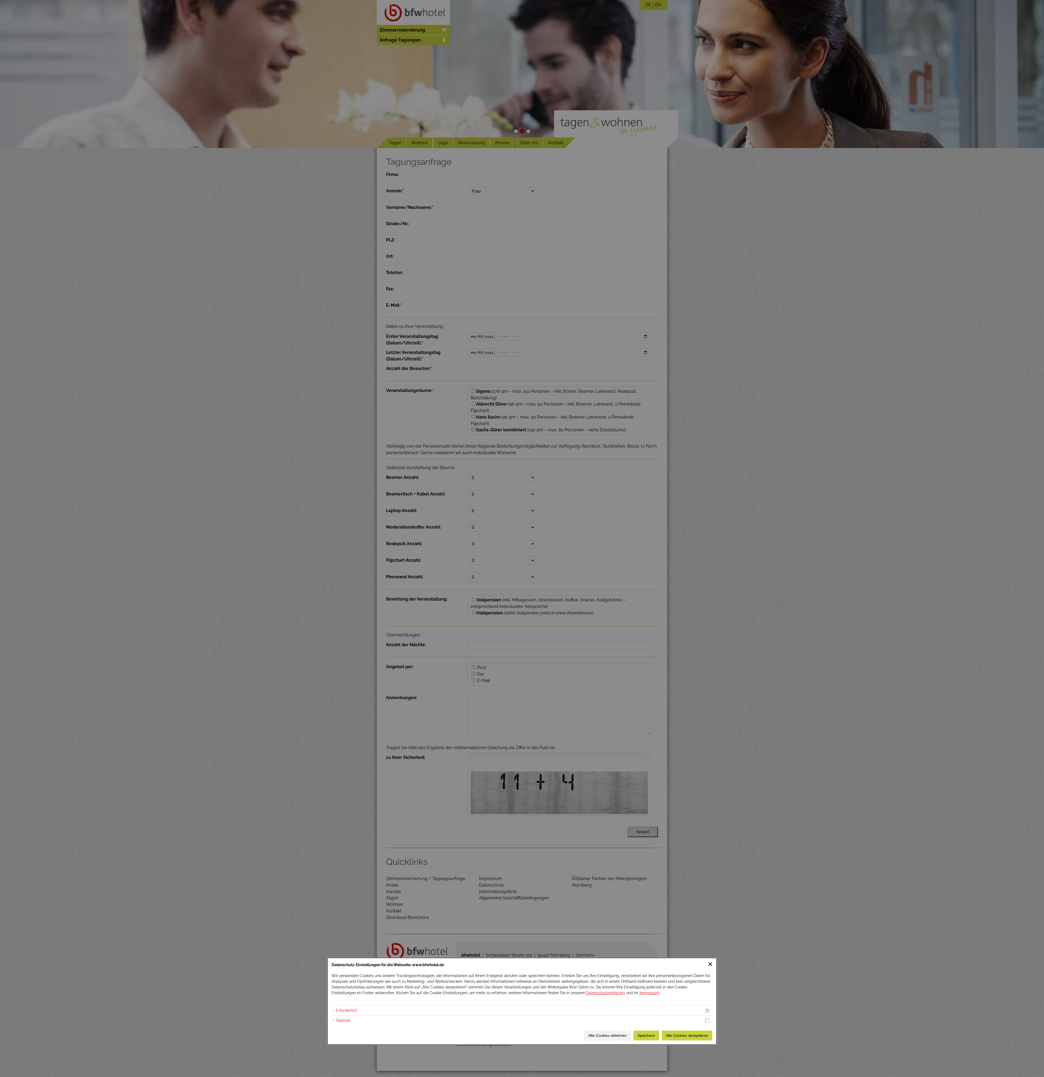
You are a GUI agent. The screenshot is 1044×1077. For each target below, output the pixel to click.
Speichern (646, 1035)
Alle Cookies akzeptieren (687, 1035)
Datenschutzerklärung (605, 992)
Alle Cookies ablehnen (607, 1035)
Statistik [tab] (343, 1020)
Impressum (649, 992)
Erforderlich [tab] (346, 1010)
